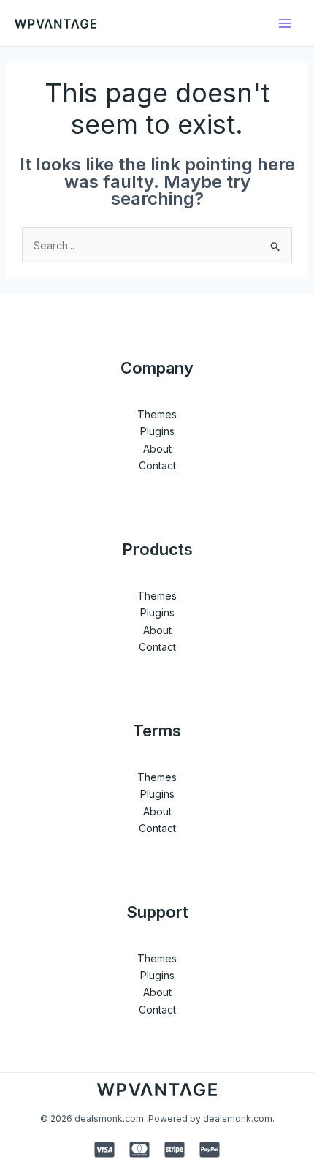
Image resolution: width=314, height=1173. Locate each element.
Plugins (157, 431)
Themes (157, 414)
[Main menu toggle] (284, 23)
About (157, 448)
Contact (157, 465)
